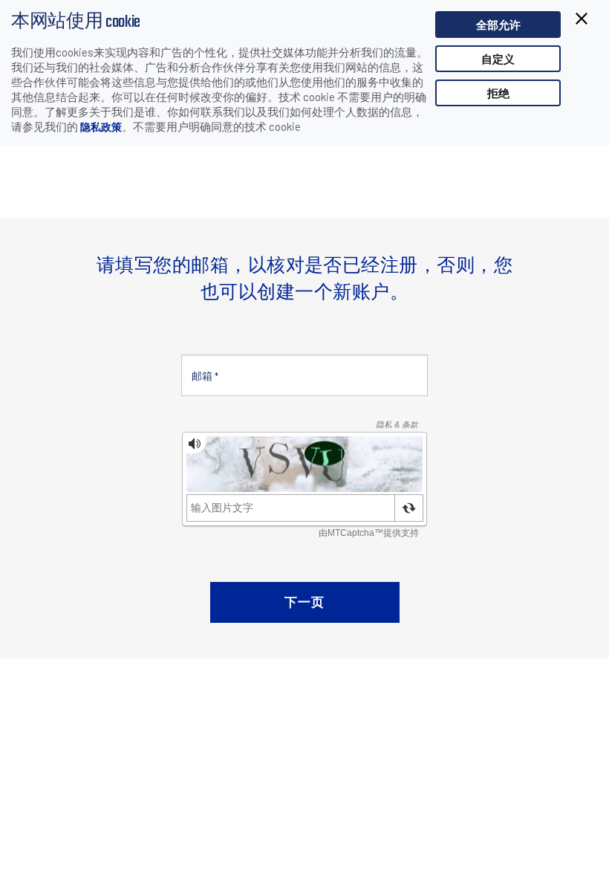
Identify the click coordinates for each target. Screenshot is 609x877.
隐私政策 (101, 126)
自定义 (498, 58)
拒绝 (498, 93)
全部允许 (498, 24)
